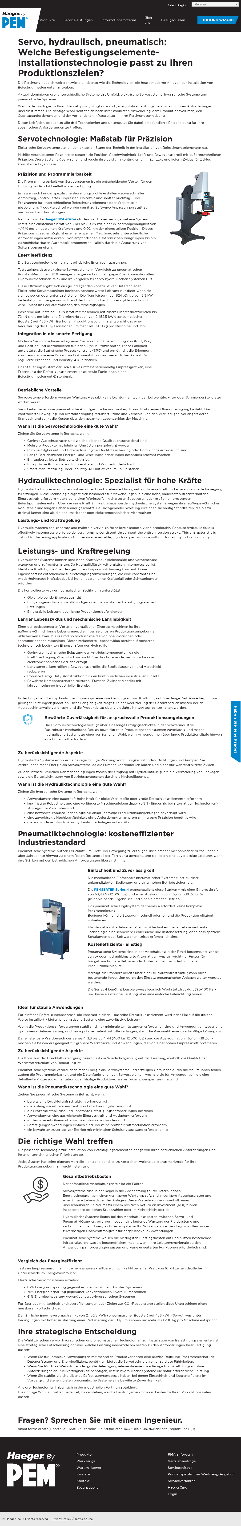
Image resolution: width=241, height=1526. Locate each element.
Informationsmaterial (118, 20)
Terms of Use (84, 1518)
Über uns (149, 20)
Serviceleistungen (78, 20)
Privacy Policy (61, 1518)
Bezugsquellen (173, 20)
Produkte (47, 20)
